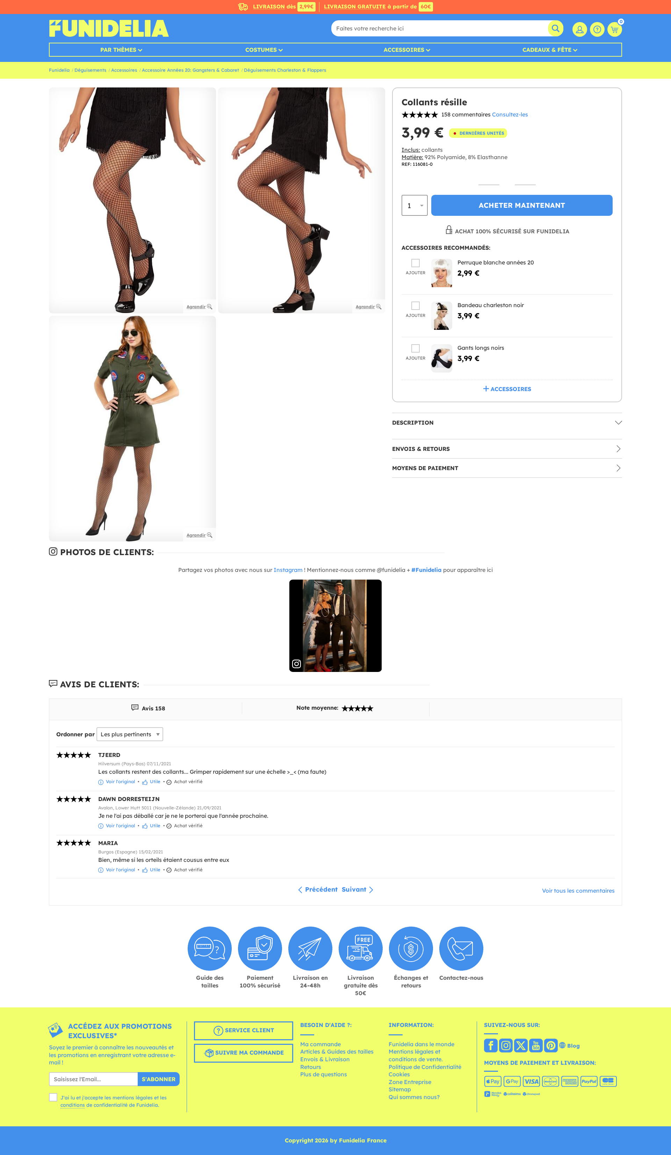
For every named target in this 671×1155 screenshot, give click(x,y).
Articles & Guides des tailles (337, 1051)
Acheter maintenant (522, 205)
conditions (72, 1105)
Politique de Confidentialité (425, 1066)
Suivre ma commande (249, 1052)
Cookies (399, 1074)
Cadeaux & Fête (546, 49)
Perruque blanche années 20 (495, 262)
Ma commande (320, 1044)
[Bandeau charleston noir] (441, 316)
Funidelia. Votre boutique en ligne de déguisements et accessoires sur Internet (109, 28)
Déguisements (90, 70)
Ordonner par (75, 734)
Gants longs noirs (480, 347)
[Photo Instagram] (335, 626)
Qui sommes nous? (414, 1096)
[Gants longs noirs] (441, 358)
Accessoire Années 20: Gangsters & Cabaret (190, 70)
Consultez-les (510, 114)
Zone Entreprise (410, 1081)
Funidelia (59, 70)
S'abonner (158, 1079)
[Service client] (597, 29)
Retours (310, 1066)
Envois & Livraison (325, 1059)
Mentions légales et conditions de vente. (416, 1055)
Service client (248, 1030)
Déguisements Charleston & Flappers (285, 70)
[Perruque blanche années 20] (441, 273)
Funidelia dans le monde (421, 1044)
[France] (491, 1046)
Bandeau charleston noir (490, 305)
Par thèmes (118, 49)
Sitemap (400, 1089)
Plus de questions (323, 1074)
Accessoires (404, 49)
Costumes (261, 49)
